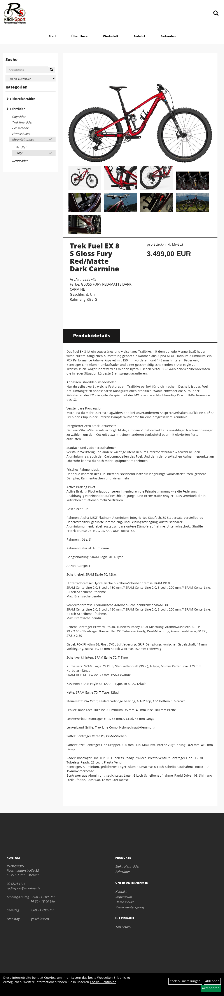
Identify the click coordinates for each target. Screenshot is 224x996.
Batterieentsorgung (129, 907)
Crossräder (20, 128)
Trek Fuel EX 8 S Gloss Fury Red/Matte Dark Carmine (94, 257)
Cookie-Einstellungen (185, 981)
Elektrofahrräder (22, 99)
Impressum (123, 897)
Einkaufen (168, 36)
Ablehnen (212, 981)
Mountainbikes (23, 139)
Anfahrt (139, 36)
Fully (18, 153)
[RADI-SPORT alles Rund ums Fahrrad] (14, 13)
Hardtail (21, 147)
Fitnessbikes (21, 134)
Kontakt (120, 891)
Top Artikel (123, 927)
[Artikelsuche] (216, 13)
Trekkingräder (22, 122)
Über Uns (78, 36)
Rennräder (20, 161)
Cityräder (19, 117)
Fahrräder (17, 109)
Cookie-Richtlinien (103, 982)
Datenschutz (124, 902)
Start (52, 36)
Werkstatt (110, 36)
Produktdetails (91, 335)
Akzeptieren (210, 988)
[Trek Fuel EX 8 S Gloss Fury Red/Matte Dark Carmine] (140, 110)
